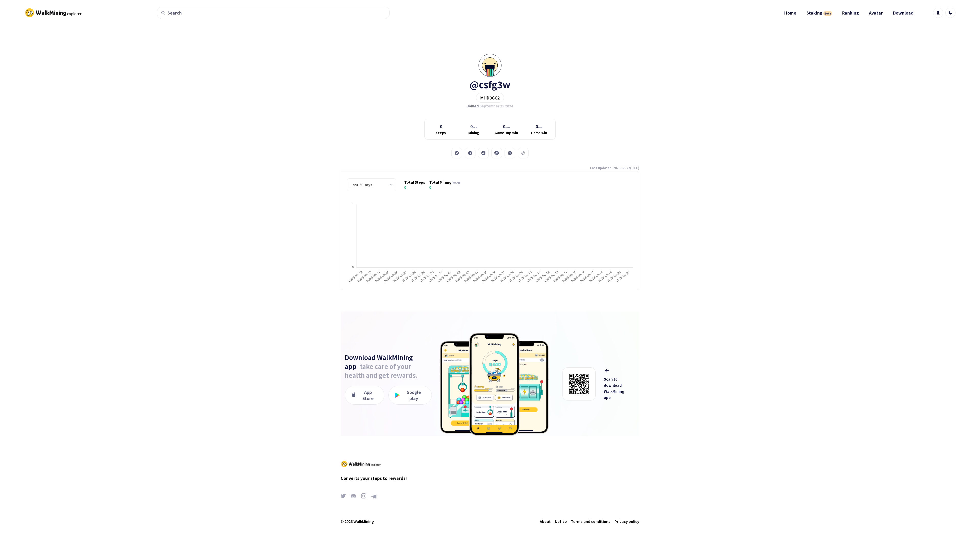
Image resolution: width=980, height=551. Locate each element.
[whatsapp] (510, 153)
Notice (561, 521)
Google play (414, 395)
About (545, 521)
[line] (497, 153)
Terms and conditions (590, 521)
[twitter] (457, 153)
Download (903, 13)
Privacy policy (627, 521)
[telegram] (470, 153)
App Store (368, 395)
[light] (950, 13)
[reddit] (483, 153)
